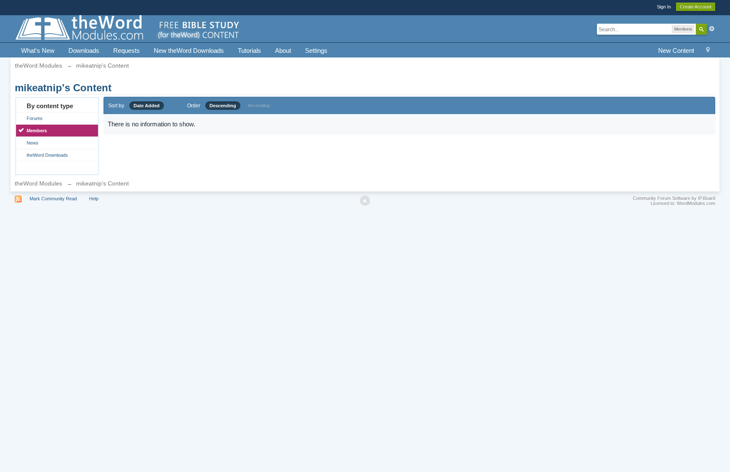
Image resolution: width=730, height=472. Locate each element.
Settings (316, 50)
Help (93, 198)
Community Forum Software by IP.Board (674, 198)
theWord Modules (38, 183)
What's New (37, 50)
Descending (223, 105)
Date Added (146, 105)
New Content (676, 50)
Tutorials (249, 50)
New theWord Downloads (189, 50)
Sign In (664, 6)
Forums (35, 118)
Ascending (259, 105)
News (32, 142)
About (283, 50)
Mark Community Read (53, 198)
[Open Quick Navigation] (708, 50)
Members (37, 130)
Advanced (711, 28)
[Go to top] (365, 201)
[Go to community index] (128, 28)
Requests (126, 50)
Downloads (83, 50)
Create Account (695, 6)
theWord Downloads (47, 155)
